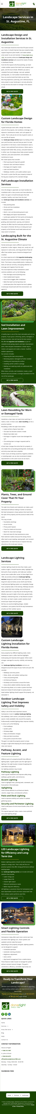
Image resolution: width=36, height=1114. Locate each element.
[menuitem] (18, 1022)
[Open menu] (2, 4)
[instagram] (6, 1014)
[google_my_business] (9, 1014)
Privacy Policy (20, 1106)
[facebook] (2, 1014)
